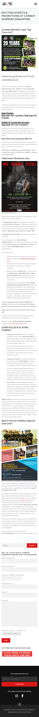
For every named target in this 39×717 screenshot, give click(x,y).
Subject (5, 592)
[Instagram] (16, 695)
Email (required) (8, 566)
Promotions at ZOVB (23, 500)
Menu (35, 4)
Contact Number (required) (13, 575)
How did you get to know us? (14, 630)
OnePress (11, 712)
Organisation (7, 583)
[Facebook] (22, 695)
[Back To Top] (19, 704)
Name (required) (8, 558)
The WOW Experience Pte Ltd (18, 323)
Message (5, 600)
